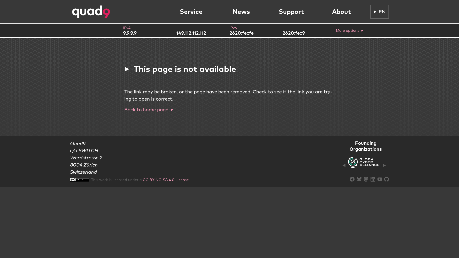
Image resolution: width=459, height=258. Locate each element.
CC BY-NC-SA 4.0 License (166, 179)
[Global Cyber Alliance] (364, 165)
